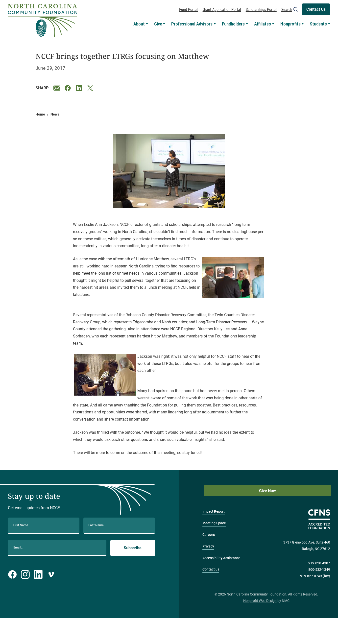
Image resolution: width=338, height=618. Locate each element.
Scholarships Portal (261, 9)
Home (40, 114)
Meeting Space (214, 523)
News (54, 114)
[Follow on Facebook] (12, 574)
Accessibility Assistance (221, 558)
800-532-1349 (319, 570)
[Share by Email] (57, 88)
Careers (208, 535)
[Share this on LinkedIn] (79, 88)
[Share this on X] (91, 88)
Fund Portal (188, 9)
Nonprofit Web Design (260, 601)
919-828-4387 (319, 563)
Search (286, 9)
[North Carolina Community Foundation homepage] (42, 21)
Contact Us (316, 9)
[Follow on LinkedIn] (38, 574)
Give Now (267, 490)
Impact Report (213, 511)
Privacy (208, 546)
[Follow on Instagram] (25, 574)
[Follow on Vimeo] (51, 574)
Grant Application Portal (222, 9)
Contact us (210, 569)
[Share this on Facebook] (68, 88)
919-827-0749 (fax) (315, 576)
